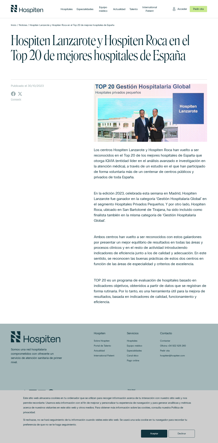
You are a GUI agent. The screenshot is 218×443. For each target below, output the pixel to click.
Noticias (23, 25)
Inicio (13, 25)
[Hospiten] (27, 9)
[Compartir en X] (20, 93)
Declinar (182, 433)
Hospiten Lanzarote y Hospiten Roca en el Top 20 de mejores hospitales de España (72, 25)
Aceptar (154, 433)
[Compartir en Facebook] (13, 93)
